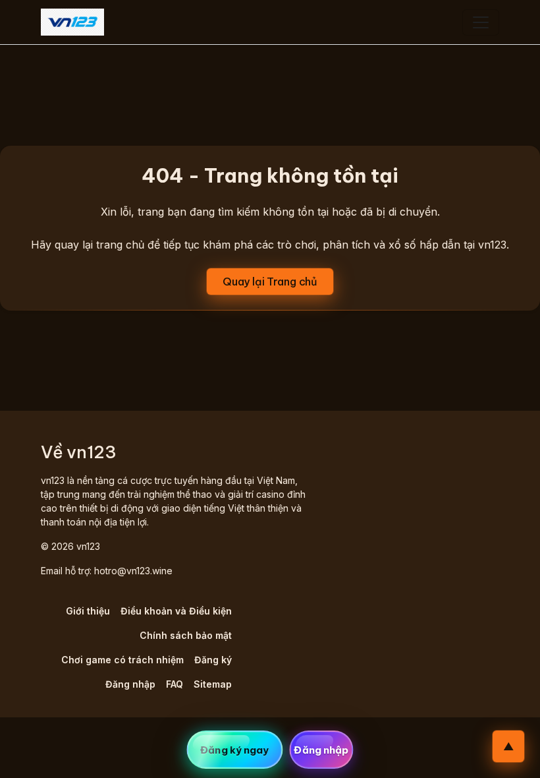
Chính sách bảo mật (186, 635)
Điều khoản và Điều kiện (176, 610)
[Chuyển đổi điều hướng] (480, 22)
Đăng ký (213, 659)
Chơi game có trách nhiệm (122, 659)
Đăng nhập (130, 684)
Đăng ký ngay (234, 750)
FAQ (174, 684)
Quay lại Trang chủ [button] (270, 281)
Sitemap (213, 684)
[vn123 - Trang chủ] (72, 22)
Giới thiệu (88, 610)
